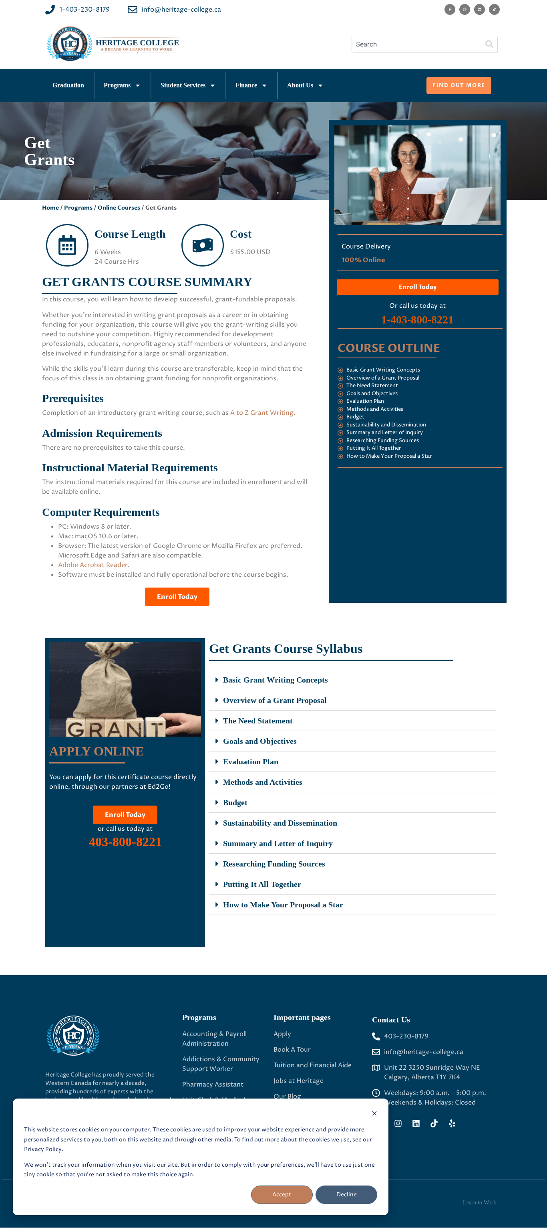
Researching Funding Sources (274, 863)
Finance (246, 85)
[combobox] (416, 44)
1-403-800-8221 (417, 319)
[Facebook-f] (449, 9)
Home (50, 208)
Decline (346, 1194)
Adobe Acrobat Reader (93, 565)
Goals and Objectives (260, 741)
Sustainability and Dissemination (280, 822)
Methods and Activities (262, 782)
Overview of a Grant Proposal (275, 700)
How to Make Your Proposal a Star (283, 904)
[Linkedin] (479, 9)
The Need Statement (258, 720)
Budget (235, 802)
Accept (282, 1194)
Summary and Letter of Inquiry (278, 843)
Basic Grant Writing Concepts (275, 679)
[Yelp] (452, 1123)
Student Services (183, 85)
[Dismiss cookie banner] (374, 1115)
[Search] (489, 44)
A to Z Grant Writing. (263, 412)
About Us (300, 85)
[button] (352, 680)
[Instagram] (464, 9)
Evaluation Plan (250, 761)
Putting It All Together (262, 884)
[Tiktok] (494, 9)
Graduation (68, 85)
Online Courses (119, 208)
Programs (117, 85)
